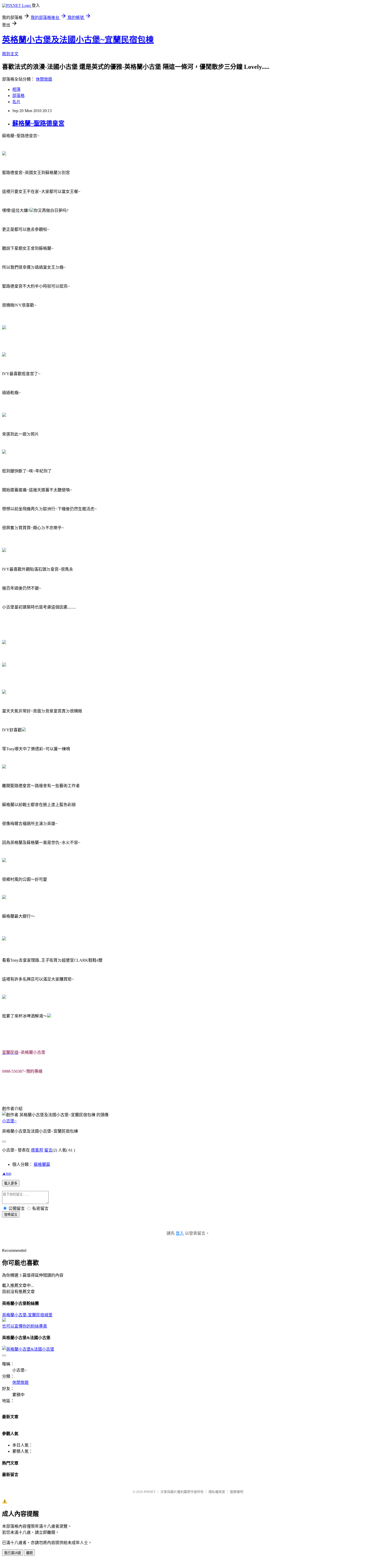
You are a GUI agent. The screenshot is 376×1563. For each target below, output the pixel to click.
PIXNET (150, 1492)
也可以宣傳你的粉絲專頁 (24, 1326)
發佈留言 (10, 1215)
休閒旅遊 (44, 79)
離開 (29, 1553)
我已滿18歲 (12, 1553)
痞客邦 (37, 1150)
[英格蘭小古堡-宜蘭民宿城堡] (4, 1320)
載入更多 (10, 1183)
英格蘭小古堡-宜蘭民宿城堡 (27, 1315)
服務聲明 (236, 1492)
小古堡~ (9, 1121)
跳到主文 (10, 54)
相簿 (16, 89)
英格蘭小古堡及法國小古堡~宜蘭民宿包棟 (78, 39)
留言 (48, 1150)
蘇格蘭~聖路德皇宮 (38, 123)
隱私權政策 (216, 1492)
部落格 (18, 95)
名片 (16, 102)
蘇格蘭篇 (42, 1164)
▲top (6, 1173)
